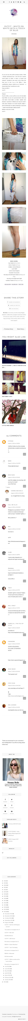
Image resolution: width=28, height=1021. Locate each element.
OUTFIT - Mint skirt (9, 932)
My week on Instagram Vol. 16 (12, 941)
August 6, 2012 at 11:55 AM (14, 529)
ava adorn (15, 312)
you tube (12, 813)
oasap (10, 316)
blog (19, 312)
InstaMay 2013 (7, 396)
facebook (20, 314)
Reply (24, 454)
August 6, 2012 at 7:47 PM (14, 608)
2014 (5, 907)
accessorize (10, 312)
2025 (5, 883)
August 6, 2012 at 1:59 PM (14, 570)
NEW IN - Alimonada (9, 953)
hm (8, 316)
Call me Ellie (12, 504)
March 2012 (7, 975)
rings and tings (6, 318)
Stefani (10, 441)
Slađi (10, 552)
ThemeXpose (15, 1014)
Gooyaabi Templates (7, 1016)
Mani (9, 461)
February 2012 (8, 977)
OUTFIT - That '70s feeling (11, 947)
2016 (5, 902)
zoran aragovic (14, 320)
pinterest (12, 807)
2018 (5, 898)
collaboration (10, 314)
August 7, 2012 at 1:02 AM (14, 627)
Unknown (11, 641)
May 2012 (7, 970)
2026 (5, 880)
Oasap (18, 265)
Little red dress (8, 425)
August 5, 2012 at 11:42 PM (14, 463)
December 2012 (8, 913)
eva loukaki (12, 705)
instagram (5, 807)
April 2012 (7, 973)
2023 (5, 887)
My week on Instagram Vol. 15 (12, 950)
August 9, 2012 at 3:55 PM (14, 707)
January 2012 (8, 979)
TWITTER (20, 284)
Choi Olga (11, 683)
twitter (15, 318)
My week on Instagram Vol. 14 (12, 964)
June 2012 (7, 968)
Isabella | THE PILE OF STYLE (16, 624)
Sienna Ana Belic (17, 490)
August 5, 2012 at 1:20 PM (14, 443)
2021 (5, 891)
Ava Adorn (17, 263)
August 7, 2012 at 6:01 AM (14, 671)
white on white (20, 318)
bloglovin (4, 314)
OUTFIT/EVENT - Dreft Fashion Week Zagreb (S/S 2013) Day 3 (14, 833)
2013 (5, 909)
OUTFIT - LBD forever (10, 938)
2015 (5, 905)
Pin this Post (14, 308)
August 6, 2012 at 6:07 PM (14, 590)
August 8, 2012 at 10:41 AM (14, 685)
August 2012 (8, 922)
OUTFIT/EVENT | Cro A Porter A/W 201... (14, 366)
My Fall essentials (9, 956)
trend (12, 318)
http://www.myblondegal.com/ (16, 696)
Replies (8, 487)
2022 (5, 889)
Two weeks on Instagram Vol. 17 (12, 929)
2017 (5, 900)
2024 (5, 885)
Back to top (21, 1019)
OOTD (14, 316)
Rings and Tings (19, 280)
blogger (22, 312)
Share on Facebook (14, 302)
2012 (5, 911)
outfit (17, 316)
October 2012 (8, 918)
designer (15, 314)
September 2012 (9, 920)
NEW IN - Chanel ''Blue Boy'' (11, 944)
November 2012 (8, 916)
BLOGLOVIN (8, 284)
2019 (5, 896)
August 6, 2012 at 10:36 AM (17, 493)
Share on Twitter (15, 305)
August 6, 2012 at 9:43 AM (14, 477)
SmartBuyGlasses (9, 935)
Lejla (10, 587)
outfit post (22, 316)
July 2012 (7, 966)
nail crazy (12, 605)
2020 (5, 894)
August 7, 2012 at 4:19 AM (14, 643)
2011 (5, 981)
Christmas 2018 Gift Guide (14, 823)
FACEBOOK (14, 284)
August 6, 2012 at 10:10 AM (14, 507)
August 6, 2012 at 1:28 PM (14, 554)
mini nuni (11, 475)
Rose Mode (12, 669)
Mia (9, 526)
